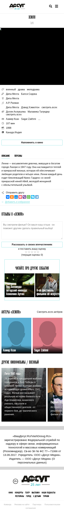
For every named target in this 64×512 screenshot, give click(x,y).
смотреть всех (49, 107)
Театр (27, 492)
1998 (8, 128)
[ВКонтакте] (8, 197)
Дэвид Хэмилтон (30, 107)
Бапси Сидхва (29, 94)
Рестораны (19, 496)
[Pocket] (20, 197)
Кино (11, 492)
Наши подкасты (48, 492)
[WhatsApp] (28, 197)
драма (21, 89)
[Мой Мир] (16, 197)
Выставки (36, 492)
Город (28, 496)
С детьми (37, 496)
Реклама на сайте (21, 505)
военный (11, 89)
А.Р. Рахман (12, 103)
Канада (10, 132)
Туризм (46, 496)
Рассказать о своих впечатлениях (32, 244)
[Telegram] (37, 197)
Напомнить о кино (32, 142)
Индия (18, 132)
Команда (7, 505)
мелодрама (33, 89)
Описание (5, 155)
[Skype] (33, 197)
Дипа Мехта (12, 94)
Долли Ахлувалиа (16, 111)
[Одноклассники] (12, 197)
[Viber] (24, 197)
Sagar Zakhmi (28, 119)
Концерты (19, 492)
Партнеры (37, 505)
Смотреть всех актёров (50, 312)
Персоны (18, 155)
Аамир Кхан (12, 119)
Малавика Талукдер (39, 111)
